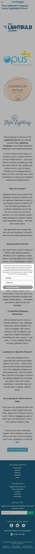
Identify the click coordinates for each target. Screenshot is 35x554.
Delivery (17, 470)
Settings (8, 278)
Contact (17, 491)
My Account (17, 468)
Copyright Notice (16, 547)
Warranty (17, 475)
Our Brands (18, 496)
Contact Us (20, 416)
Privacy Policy (15, 546)
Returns (17, 472)
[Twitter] (17, 525)
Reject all (9, 282)
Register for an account (17, 487)
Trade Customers (18, 489)
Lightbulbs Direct (28, 542)
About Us (5, 546)
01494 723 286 (19, 534)
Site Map (17, 494)
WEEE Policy (6, 547)
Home (17, 477)
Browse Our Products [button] (17, 450)
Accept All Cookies (12, 287)
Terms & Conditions (28, 547)
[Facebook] (11, 525)
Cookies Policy (27, 546)
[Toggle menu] (2, 2)
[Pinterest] (23, 525)
